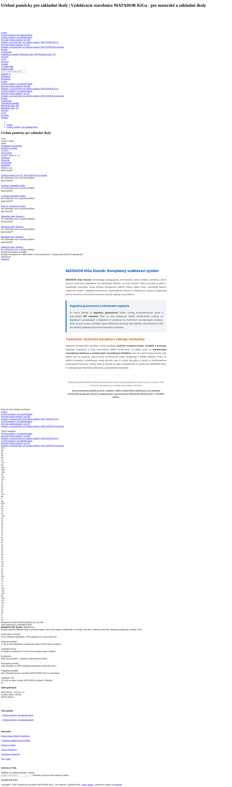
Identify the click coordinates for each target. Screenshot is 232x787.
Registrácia (5, 79)
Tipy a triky (6, 759)
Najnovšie (5, 160)
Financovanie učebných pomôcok (15, 736)
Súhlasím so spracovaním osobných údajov (50, 775)
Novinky (5, 57)
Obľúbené (5, 158)
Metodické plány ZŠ (47, 54)
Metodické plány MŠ (29, 54)
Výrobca (4, 150)
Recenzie (5, 61)
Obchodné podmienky (10, 754)
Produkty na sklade (9, 148)
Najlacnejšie (6, 163)
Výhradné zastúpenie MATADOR (15, 740)
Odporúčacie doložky (10, 54)
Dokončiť (5, 259)
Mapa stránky (88, 785)
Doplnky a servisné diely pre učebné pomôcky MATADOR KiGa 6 (30, 42)
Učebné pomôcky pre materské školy (16, 35)
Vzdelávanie (6, 52)
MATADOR (6, 153)
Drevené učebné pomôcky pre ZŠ (15, 45)
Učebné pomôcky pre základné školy (16, 37)
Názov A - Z (6, 167)
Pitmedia (118, 785)
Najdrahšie (5, 165)
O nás (3, 59)
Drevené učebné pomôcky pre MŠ (15, 40)
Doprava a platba (8, 745)
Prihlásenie (5, 76)
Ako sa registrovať (9, 750)
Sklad (3, 143)
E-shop (4, 32)
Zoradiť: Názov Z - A (10, 155)
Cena (3, 138)
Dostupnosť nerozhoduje (11, 146)
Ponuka (4, 49)
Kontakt (4, 64)
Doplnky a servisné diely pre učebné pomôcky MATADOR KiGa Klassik (32, 47)
